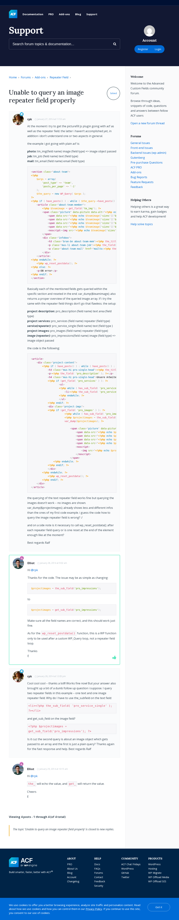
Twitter (125, 877)
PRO (51, 14)
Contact (98, 877)
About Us (72, 868)
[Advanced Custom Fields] (13, 14)
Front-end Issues (142, 148)
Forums (26, 77)
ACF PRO (136, 167)
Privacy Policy (94, 909)
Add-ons (64, 14)
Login (158, 49)
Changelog (73, 881)
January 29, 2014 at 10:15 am (54, 768)
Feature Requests (142, 182)
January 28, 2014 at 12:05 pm (51, 676)
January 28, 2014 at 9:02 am (53, 562)
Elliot (31, 563)
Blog (78, 14)
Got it (158, 907)
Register (143, 49)
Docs (97, 864)
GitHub (125, 872)
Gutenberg (138, 158)
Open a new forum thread (147, 123)
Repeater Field (59, 77)
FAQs (97, 868)
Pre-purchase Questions (147, 162)
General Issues (140, 143)
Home (13, 77)
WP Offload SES (157, 881)
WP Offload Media (158, 877)
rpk (29, 119)
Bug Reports (139, 177)
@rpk (34, 570)
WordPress (127, 868)
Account (71, 877)
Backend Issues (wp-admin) (148, 153)
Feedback (137, 187)
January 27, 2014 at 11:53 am (51, 119)
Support (91, 14)
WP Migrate (155, 872)
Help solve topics (142, 224)
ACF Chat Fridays (131, 864)
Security (98, 885)
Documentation (33, 14)
